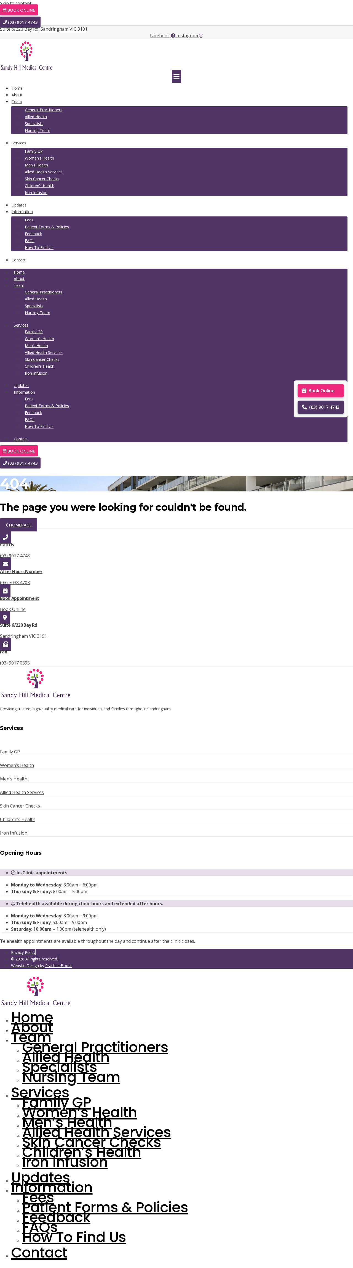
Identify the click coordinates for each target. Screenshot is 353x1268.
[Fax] (5, 644)
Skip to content (15, 3)
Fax (3, 652)
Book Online (322, 391)
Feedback (33, 233)
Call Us (7, 545)
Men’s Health (36, 165)
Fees (29, 220)
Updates (19, 205)
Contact (19, 260)
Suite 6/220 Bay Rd (18, 625)
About (17, 94)
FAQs (29, 240)
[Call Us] (5, 537)
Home (17, 88)
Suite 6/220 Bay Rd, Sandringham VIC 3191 (43, 29)
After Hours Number (21, 571)
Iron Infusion (36, 192)
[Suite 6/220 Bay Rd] (5, 617)
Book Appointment (19, 598)
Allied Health (36, 116)
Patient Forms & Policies (47, 226)
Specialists (34, 123)
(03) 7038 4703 (15, 582)
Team (17, 101)
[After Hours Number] (5, 563)
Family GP (34, 151)
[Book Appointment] (5, 590)
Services (19, 142)
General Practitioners (43, 109)
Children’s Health (39, 185)
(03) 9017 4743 (324, 407)
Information (22, 211)
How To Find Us (39, 247)
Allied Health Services (44, 171)
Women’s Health (39, 158)
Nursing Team (37, 130)
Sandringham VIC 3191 (23, 636)
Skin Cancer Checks (42, 178)
